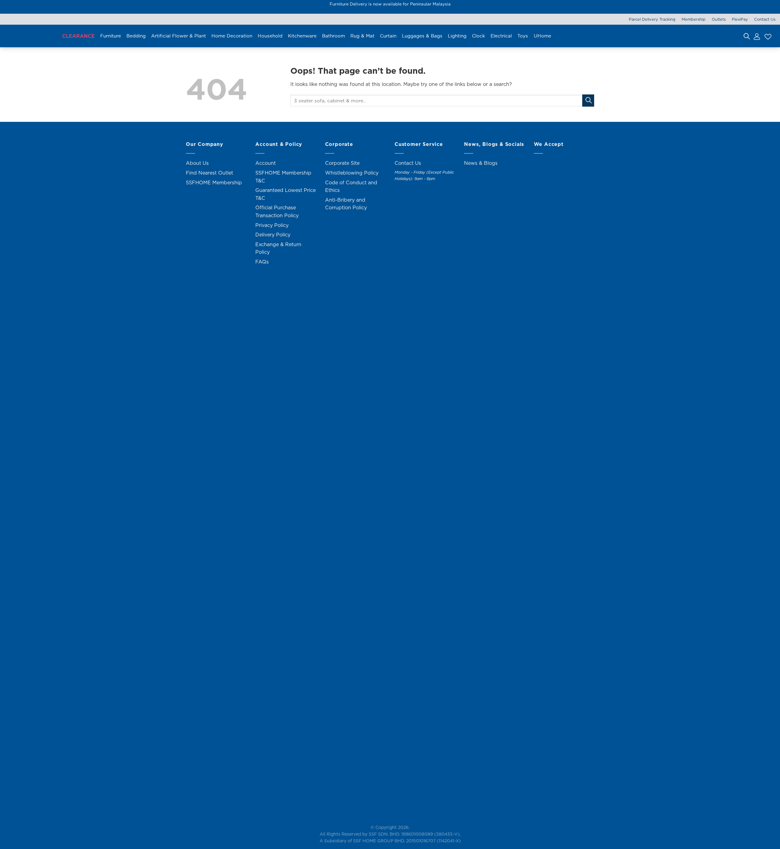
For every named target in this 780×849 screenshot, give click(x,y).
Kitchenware (302, 36)
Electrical (501, 36)
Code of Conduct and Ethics (351, 186)
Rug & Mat (362, 36)
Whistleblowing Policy (351, 172)
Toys (522, 36)
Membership (694, 19)
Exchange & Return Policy (278, 248)
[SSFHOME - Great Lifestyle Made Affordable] (30, 36)
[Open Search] (746, 36)
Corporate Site (342, 163)
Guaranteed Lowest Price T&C (285, 194)
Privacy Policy (272, 225)
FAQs (262, 261)
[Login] (756, 36)
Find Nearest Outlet (209, 172)
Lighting (457, 36)
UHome (542, 36)
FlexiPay (740, 19)
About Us (197, 163)
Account (265, 163)
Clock (478, 36)
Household (270, 36)
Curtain (388, 36)
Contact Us (764, 19)
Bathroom (333, 36)
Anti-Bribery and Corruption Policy (346, 203)
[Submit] (588, 100)
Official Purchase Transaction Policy (277, 211)
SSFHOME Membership (214, 182)
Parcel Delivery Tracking (652, 19)
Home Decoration (231, 36)
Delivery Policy (272, 234)
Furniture (110, 36)
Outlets (719, 19)
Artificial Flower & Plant (178, 36)
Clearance (78, 36)
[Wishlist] (767, 36)
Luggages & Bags (422, 36)
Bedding (136, 36)
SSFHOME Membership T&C (283, 176)
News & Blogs (481, 163)
